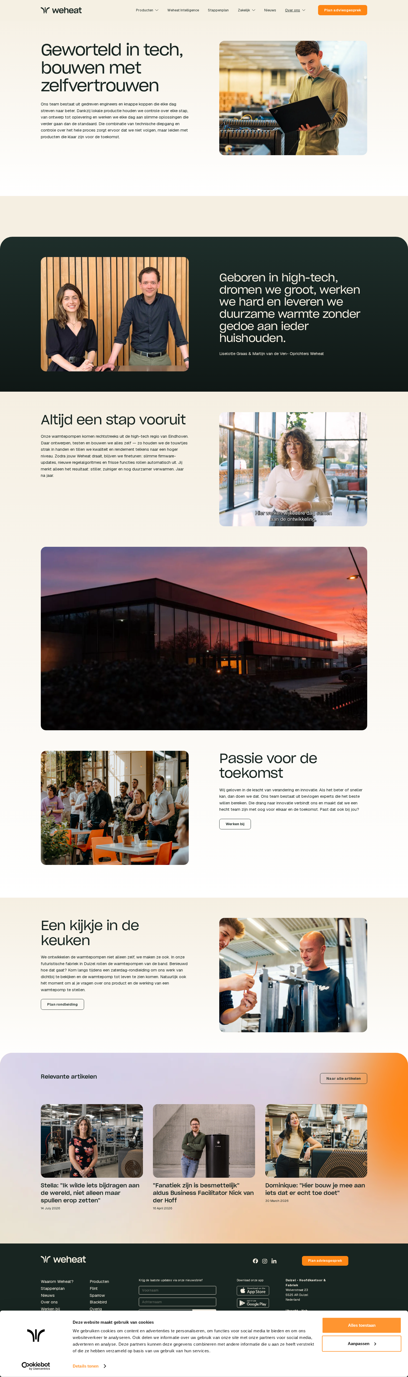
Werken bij (235, 824)
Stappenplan (53, 1288)
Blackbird (98, 1302)
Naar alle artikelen (343, 1078)
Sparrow (97, 1295)
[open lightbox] (293, 469)
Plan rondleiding (62, 1004)
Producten (144, 10)
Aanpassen (358, 1343)
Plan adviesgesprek (342, 10)
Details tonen (86, 1366)
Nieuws (48, 1295)
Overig (96, 1308)
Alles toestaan (362, 1325)
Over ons (292, 10)
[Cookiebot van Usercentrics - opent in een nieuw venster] (36, 1366)
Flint (94, 1288)
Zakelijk (244, 10)
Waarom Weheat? (57, 1281)
